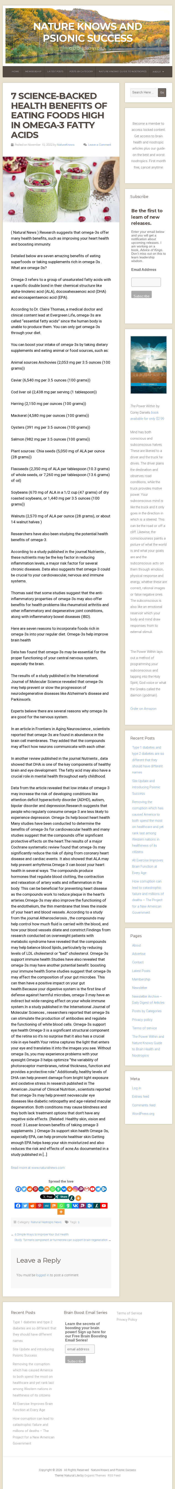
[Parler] (81, 1189)
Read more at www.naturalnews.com (38, 1168)
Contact (138, 962)
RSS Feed (114, 1475)
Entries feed (140, 1097)
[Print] (69, 1189)
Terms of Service (129, 1313)
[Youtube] (92, 1189)
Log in (136, 1088)
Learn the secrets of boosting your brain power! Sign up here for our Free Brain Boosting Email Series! (86, 1332)
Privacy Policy (127, 1320)
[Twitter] (24, 1189)
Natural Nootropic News (46, 1222)
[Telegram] (98, 1189)
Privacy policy (142, 1020)
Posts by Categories (147, 1011)
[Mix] (47, 1189)
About (157, 71)
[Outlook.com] (104, 1189)
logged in (42, 1275)
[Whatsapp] (52, 1189)
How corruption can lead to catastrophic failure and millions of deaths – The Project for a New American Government (33, 1431)
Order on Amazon (143, 709)
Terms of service (144, 1028)
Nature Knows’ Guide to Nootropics (123, 71)
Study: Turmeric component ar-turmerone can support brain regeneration (61, 1240)
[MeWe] (41, 1189)
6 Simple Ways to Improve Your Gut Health (42, 1234)
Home (15, 71)
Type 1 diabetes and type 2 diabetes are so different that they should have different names (148, 760)
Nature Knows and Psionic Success (87, 32)
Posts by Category (81, 71)
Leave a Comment (99, 144)
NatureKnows (66, 144)
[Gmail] (87, 1189)
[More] (78, 1198)
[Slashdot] (72, 1198)
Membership (33, 71)
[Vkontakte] (64, 1189)
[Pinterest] (35, 1189)
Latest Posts (55, 71)
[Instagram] (75, 1189)
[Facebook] (18, 1189)
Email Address (143, 270)
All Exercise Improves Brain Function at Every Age (147, 867)
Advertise (138, 954)
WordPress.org (143, 1114)
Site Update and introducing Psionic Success (146, 787)
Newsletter (139, 988)
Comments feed (143, 1105)
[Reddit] (30, 1189)
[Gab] (58, 1189)
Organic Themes (95, 1475)
